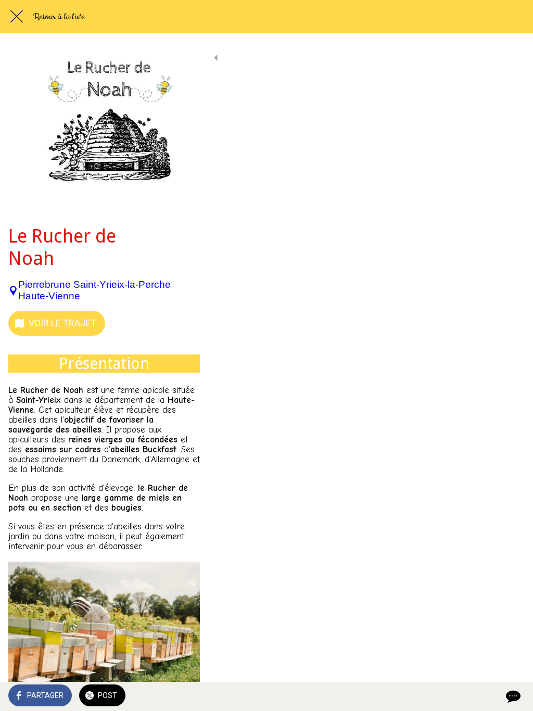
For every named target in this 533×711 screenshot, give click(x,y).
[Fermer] (16, 16)
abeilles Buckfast (143, 449)
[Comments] (512, 696)
